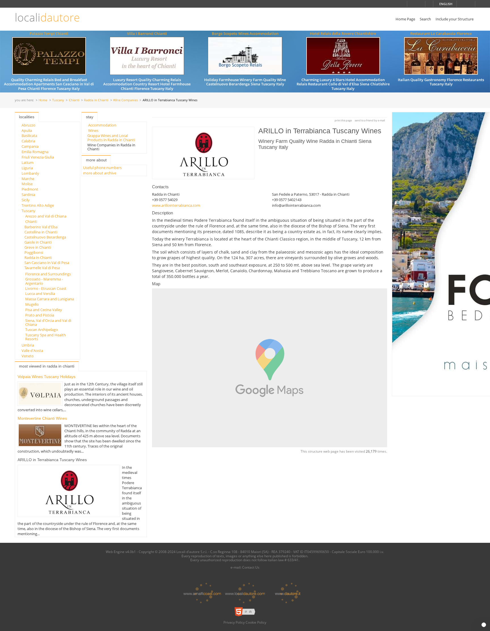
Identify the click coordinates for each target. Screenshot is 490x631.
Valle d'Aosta (32, 351)
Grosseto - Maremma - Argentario (44, 281)
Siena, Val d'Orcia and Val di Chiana (48, 322)
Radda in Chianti (96, 100)
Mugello (32, 304)
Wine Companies (125, 100)
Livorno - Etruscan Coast (45, 288)
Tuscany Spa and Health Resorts (45, 337)
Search (425, 19)
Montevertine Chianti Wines (42, 418)
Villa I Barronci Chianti (147, 33)
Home (43, 100)
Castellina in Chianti (40, 232)
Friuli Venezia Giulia (38, 157)
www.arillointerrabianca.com (176, 205)
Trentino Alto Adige (38, 205)
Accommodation (102, 125)
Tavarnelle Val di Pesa (42, 268)
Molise (27, 184)
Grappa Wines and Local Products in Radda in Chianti (111, 138)
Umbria (28, 345)
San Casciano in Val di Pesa (46, 263)
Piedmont (30, 189)
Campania (30, 146)
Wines (93, 130)
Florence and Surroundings (48, 274)
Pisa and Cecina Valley (43, 310)
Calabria (28, 141)
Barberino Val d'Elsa (41, 227)
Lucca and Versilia (40, 294)
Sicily (26, 200)
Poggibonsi (33, 252)
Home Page (405, 19)
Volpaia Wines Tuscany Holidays (46, 376)
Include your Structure (455, 19)
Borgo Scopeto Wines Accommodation (245, 33)
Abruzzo (28, 125)
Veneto (28, 356)
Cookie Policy (256, 622)
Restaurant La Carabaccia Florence (441, 33)
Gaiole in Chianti (38, 242)
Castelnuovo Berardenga (45, 237)
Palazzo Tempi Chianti (48, 33)
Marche (28, 179)
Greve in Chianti (37, 247)
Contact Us (250, 567)
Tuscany (58, 100)
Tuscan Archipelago (41, 330)
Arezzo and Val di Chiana (45, 216)
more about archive (99, 173)
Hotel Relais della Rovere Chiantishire (343, 33)
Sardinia (28, 195)
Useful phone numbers (102, 167)
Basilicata (29, 136)
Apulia (27, 130)
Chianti (74, 100)
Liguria (27, 168)
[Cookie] (483, 624)
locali (47, 17)
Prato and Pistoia (39, 315)
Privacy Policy (234, 622)
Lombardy (30, 173)
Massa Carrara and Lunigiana (49, 299)
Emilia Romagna (35, 152)
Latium (27, 162)
